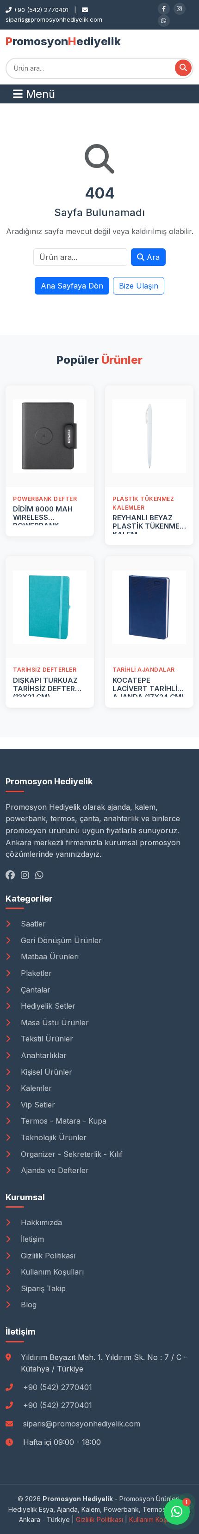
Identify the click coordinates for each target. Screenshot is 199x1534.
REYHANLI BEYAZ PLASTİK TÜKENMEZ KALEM (148, 526)
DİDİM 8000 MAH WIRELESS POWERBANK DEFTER (43, 521)
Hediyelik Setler (47, 1006)
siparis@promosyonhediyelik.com (81, 1423)
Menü (39, 94)
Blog (28, 1304)
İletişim (31, 1239)
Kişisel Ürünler (45, 1072)
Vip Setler (37, 1104)
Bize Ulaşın (138, 285)
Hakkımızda (40, 1222)
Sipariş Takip (42, 1288)
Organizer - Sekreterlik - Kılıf (71, 1154)
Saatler (32, 923)
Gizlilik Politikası (47, 1255)
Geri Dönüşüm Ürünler (60, 940)
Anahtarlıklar (43, 1055)
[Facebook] (164, 9)
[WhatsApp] (164, 21)
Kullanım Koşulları (51, 1271)
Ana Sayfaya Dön (72, 285)
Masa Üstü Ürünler (54, 1022)
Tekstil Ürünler (46, 1038)
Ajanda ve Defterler (54, 1170)
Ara (152, 257)
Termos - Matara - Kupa (62, 1120)
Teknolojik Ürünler (53, 1137)
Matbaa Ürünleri (49, 956)
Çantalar (34, 989)
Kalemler (35, 1088)
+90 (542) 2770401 (57, 1387)
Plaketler (35, 973)
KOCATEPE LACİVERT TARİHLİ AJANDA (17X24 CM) (148, 688)
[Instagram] (180, 9)
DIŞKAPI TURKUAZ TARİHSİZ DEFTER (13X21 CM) (45, 688)
